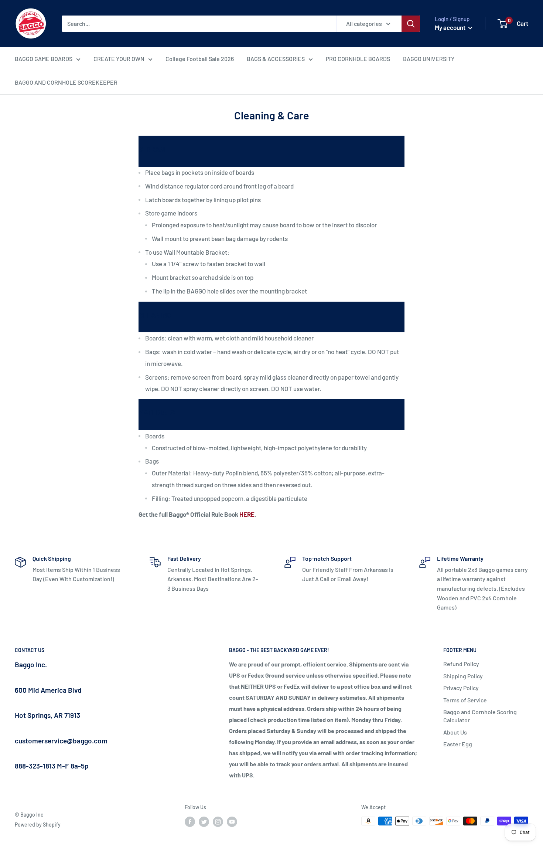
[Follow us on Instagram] (218, 822)
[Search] (411, 24)
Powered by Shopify (38, 824)
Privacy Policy (461, 687)
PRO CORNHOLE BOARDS (358, 58)
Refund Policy (461, 663)
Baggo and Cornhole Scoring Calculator (480, 715)
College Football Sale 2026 (199, 58)
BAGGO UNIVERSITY (428, 58)
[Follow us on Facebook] (190, 822)
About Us (455, 732)
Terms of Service (465, 699)
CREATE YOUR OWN (118, 58)
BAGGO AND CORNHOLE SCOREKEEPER (66, 82)
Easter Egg (457, 743)
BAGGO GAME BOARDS (43, 58)
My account (451, 27)
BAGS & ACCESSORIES (276, 58)
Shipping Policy (463, 675)
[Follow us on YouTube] (232, 822)
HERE (247, 514)
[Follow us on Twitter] (204, 822)
